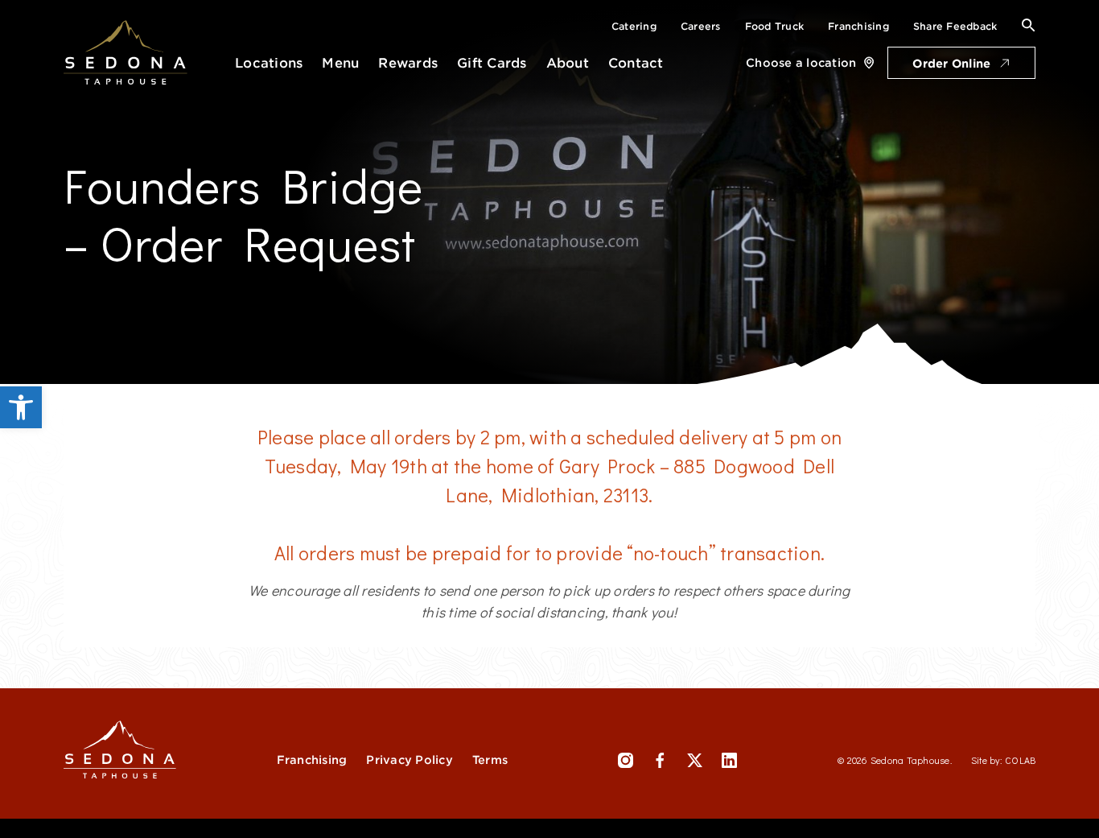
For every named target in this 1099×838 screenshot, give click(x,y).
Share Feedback (955, 26)
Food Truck (775, 26)
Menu (340, 63)
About (567, 63)
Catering (634, 26)
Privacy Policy (409, 759)
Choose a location (801, 62)
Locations (269, 63)
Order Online (951, 63)
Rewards (408, 63)
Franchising (858, 26)
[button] (21, 407)
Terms (490, 759)
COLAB (1020, 759)
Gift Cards (492, 63)
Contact (636, 63)
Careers (701, 26)
